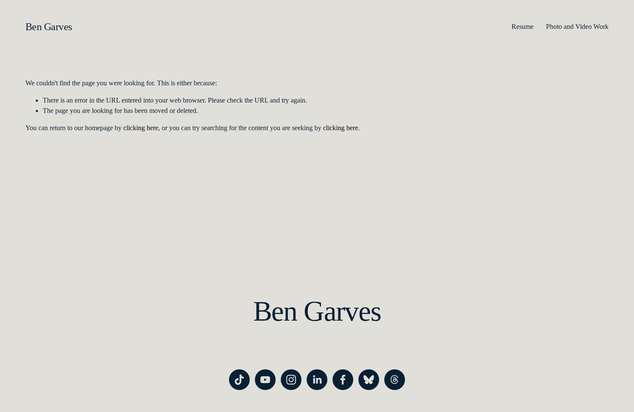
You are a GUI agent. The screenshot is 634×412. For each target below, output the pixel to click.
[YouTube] (265, 379)
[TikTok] (239, 379)
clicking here (140, 127)
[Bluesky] (368, 379)
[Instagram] (291, 379)
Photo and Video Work (577, 26)
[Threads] (394, 379)
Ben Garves (48, 26)
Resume (523, 26)
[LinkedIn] (317, 379)
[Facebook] (343, 379)
